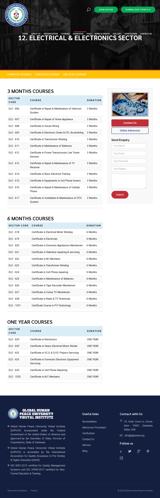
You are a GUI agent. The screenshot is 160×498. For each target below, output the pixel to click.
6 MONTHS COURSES (47, 74)
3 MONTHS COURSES (19, 74)
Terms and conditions (17, 490)
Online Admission (130, 130)
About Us (35, 34)
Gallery (117, 34)
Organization (51, 34)
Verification (88, 433)
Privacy (34, 490)
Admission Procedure (94, 427)
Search (89, 10)
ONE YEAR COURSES (74, 74)
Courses (65, 34)
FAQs (89, 34)
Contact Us (130, 122)
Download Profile (138, 9)
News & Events (102, 34)
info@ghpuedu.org (134, 435)
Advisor (86, 445)
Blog (84, 450)
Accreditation (89, 421)
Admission (106, 9)
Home (25, 34)
